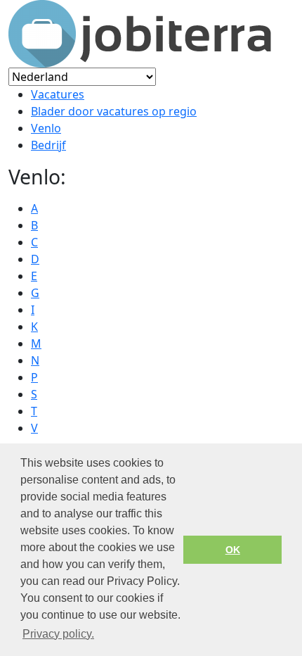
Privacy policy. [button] (58, 634)
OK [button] (232, 549)
